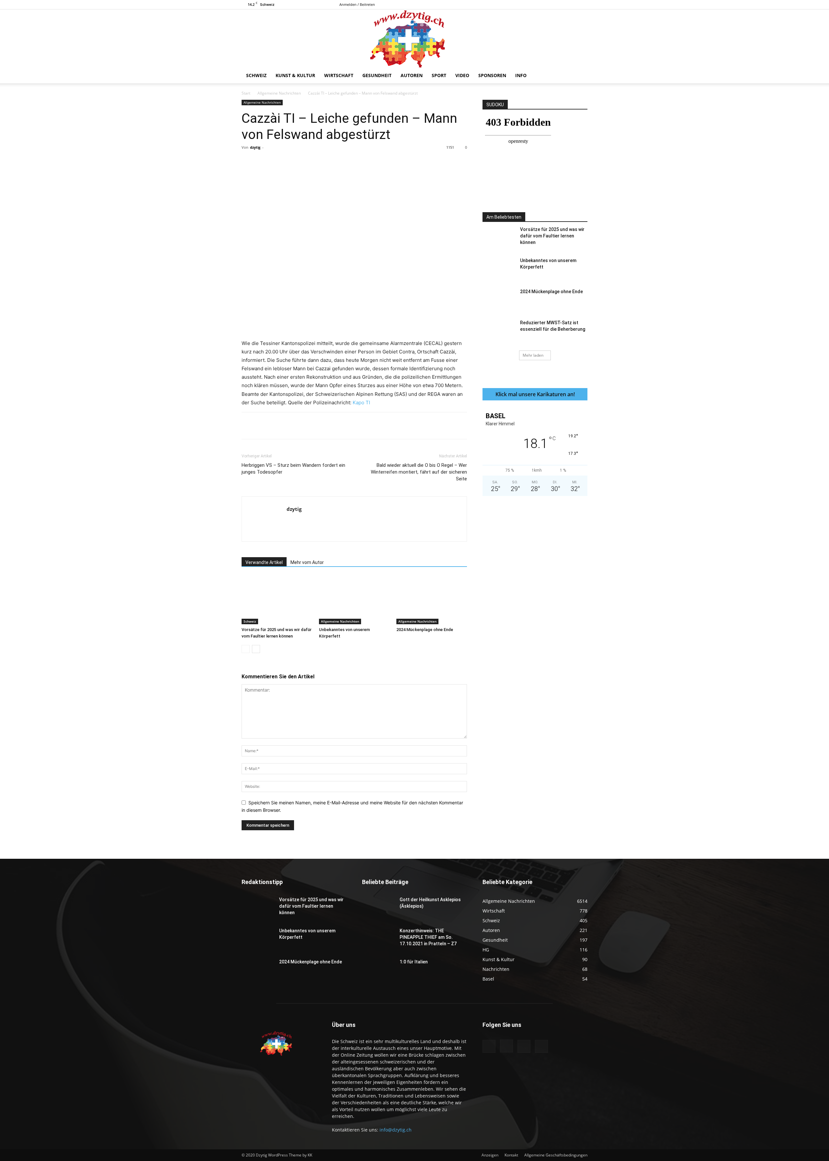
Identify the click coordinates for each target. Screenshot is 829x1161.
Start (246, 93)
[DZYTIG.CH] (414, 38)
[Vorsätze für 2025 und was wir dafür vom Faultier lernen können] (277, 600)
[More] (377, 161)
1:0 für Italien (414, 961)
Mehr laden (533, 355)
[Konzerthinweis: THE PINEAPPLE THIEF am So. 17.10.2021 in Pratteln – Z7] (378, 938)
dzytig (255, 147)
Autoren (412, 75)
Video (462, 75)
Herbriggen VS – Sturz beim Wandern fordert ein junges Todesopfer (293, 468)
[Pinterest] (317, 161)
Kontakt (511, 1155)
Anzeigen (490, 1155)
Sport (439, 75)
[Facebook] (550, 4)
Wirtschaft (338, 75)
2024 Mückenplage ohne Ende (424, 629)
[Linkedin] (346, 161)
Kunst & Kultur (295, 75)
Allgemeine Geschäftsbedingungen (555, 1155)
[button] (579, 76)
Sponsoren (492, 75)
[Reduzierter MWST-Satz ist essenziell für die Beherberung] (499, 330)
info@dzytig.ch (396, 1130)
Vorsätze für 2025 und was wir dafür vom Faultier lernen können (552, 236)
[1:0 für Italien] (378, 970)
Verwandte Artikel (264, 562)
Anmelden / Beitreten (357, 4)
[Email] (361, 161)
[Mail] (572, 4)
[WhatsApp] (331, 161)
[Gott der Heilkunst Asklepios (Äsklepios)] (378, 907)
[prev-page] (246, 649)
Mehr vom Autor (307, 562)
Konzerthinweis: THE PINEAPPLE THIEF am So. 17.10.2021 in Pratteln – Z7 (428, 937)
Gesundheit (377, 75)
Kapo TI (361, 402)
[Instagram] (561, 4)
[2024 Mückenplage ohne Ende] (431, 600)
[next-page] (256, 649)
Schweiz (256, 75)
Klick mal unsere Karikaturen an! (535, 394)
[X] (582, 4)
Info (521, 75)
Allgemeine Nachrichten (279, 93)
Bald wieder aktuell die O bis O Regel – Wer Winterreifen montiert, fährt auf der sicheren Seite (419, 472)
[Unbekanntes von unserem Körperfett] (354, 600)
